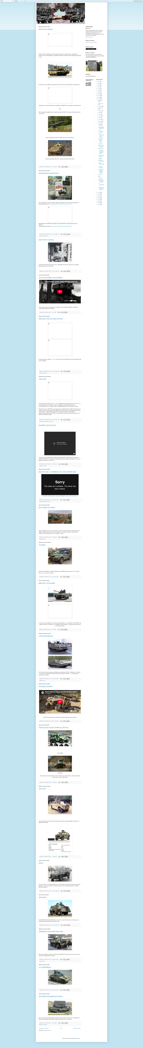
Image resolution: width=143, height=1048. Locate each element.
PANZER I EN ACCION (47, 425)
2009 (98, 201)
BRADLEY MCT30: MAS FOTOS (51, 319)
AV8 (43, 961)
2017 (98, 95)
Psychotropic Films (68, 496)
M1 (47, 501)
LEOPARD (45, 1024)
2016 (98, 97)
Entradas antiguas (77, 1028)
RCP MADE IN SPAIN (47, 508)
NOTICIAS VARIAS (46, 29)
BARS (41, 863)
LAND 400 (42, 379)
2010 (98, 199)
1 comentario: (54, 312)
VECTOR (42, 789)
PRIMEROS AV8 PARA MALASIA (51, 931)
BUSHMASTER (46, 421)
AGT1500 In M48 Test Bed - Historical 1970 (52, 496)
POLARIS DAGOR (45, 686)
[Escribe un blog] (63, 167)
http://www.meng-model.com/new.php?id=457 (62, 226)
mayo (100, 115)
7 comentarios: (54, 1022)
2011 (98, 197)
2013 (98, 194)
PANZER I (45, 465)
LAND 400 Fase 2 (77, 403)
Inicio (61, 1028)
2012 (98, 195)
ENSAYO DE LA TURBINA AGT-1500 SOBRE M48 (57, 472)
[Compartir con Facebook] (66, 167)
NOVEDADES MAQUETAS (49, 173)
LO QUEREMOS (45, 967)
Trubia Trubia (88, 42)
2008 (98, 202)
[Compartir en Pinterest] (67, 167)
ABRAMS (44, 501)
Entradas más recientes (44, 1028)
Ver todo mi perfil (89, 37)
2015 (98, 99)
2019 (98, 92)
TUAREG (42, 545)
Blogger (78, 1038)
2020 (98, 90)
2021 (98, 88)
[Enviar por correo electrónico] (61, 167)
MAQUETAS (45, 235)
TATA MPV (42, 897)
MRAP (44, 538)
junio (100, 114)
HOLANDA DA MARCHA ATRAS (51, 996)
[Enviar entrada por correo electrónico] (59, 166)
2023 (98, 85)
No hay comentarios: (56, 234)
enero (100, 122)
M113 (52, 421)
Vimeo (75, 496)
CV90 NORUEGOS (46, 636)
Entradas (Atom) (47, 1030)
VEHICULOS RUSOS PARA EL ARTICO (53, 728)
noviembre (101, 103)
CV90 (44, 680)
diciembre (101, 100)
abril (100, 117)
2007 (98, 204)
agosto (100, 110)
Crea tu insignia (94, 42)
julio (99, 112)
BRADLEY (45, 373)
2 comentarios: (54, 166)
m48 (49, 501)
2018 (98, 93)
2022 (98, 86)
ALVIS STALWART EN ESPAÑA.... (51, 278)
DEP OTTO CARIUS (46, 240)
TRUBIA (89, 28)
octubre (100, 106)
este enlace (53, 359)
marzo (100, 119)
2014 (98, 192)
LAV (49, 421)
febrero (100, 121)
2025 (98, 81)
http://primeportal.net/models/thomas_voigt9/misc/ (61, 204)
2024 (98, 83)
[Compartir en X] (64, 167)
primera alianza (55, 403)
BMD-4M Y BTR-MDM (47, 583)
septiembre (101, 107)
